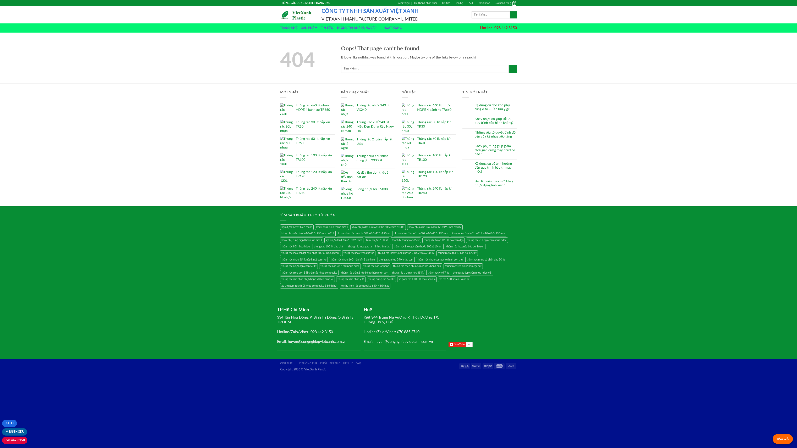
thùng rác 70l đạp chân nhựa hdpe (487, 240)
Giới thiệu (404, 3)
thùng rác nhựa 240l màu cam (396, 259)
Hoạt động (393, 27)
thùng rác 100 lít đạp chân (329, 246)
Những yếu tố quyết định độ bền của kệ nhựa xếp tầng (495, 134)
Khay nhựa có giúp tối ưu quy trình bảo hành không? (494, 120)
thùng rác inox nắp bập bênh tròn (465, 246)
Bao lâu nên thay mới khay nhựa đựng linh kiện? (494, 183)
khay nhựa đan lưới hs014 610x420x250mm (478, 233)
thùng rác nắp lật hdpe (376, 266)
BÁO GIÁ (783, 439)
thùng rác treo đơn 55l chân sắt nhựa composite (309, 272)
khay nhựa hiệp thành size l (332, 227)
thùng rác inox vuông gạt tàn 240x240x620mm (406, 253)
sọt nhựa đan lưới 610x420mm (344, 240)
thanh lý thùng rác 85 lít (406, 240)
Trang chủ (289, 27)
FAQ (470, 3)
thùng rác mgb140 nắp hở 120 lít (457, 253)
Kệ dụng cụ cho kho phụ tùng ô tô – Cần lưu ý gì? (492, 107)
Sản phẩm (309, 27)
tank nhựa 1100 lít (377, 240)
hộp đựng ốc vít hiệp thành (296, 227)
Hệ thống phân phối (425, 3)
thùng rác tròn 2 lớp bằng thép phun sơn (364, 272)
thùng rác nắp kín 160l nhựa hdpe (339, 266)
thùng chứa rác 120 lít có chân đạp (443, 240)
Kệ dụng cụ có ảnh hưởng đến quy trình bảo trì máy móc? (493, 167)
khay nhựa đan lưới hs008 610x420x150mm (364, 233)
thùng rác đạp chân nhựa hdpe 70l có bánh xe (307, 279)
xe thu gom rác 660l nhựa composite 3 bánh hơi (309, 286)
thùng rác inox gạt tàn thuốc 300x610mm (418, 246)
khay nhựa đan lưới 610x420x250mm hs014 (307, 233)
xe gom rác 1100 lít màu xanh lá (416, 279)
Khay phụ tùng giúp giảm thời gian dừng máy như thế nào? (495, 150)
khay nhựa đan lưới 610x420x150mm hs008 (378, 227)
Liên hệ (459, 3)
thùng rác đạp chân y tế (350, 279)
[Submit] (513, 14)
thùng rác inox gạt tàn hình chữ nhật (369, 246)
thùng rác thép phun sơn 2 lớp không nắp (417, 266)
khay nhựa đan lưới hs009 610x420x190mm (421, 233)
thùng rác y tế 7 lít (438, 272)
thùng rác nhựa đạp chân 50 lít (299, 266)
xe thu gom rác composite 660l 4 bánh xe (365, 286)
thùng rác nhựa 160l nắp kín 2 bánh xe (352, 259)
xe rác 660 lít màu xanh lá (454, 279)
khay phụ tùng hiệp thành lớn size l (301, 240)
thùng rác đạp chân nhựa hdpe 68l (472, 272)
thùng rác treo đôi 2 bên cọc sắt (463, 266)
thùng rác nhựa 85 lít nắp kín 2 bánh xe (303, 259)
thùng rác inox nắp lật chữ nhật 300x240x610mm (310, 253)
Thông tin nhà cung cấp (356, 27)
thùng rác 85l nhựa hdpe (295, 246)
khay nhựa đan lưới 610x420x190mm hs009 (434, 227)
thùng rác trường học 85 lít (408, 272)
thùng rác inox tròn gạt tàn (358, 253)
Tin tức (446, 3)
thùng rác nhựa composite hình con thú (440, 259)
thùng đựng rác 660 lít (381, 279)
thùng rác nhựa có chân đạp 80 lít (486, 259)
